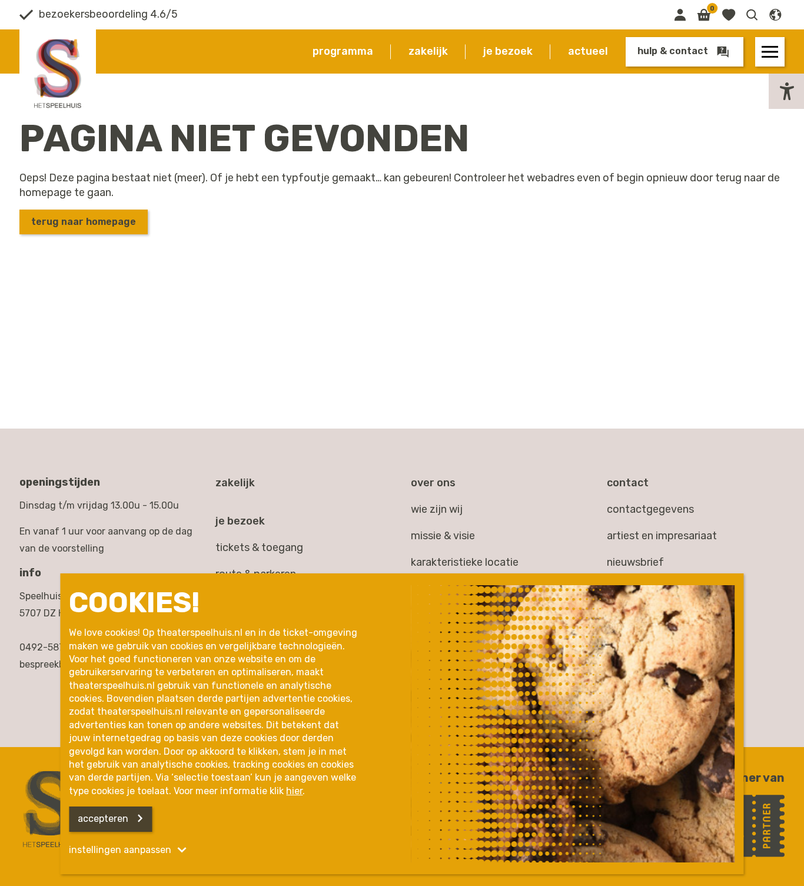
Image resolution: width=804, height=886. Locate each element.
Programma (343, 51)
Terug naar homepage (83, 221)
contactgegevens (650, 509)
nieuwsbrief (635, 562)
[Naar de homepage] (57, 73)
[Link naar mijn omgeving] (680, 14)
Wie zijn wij (437, 509)
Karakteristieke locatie (465, 562)
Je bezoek (508, 51)
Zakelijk (428, 51)
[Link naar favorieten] (728, 14)
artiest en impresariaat (662, 535)
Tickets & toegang (259, 547)
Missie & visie (443, 535)
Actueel (588, 51)
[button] (752, 14)
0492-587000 (50, 647)
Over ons (433, 482)
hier (294, 791)
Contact (628, 482)
